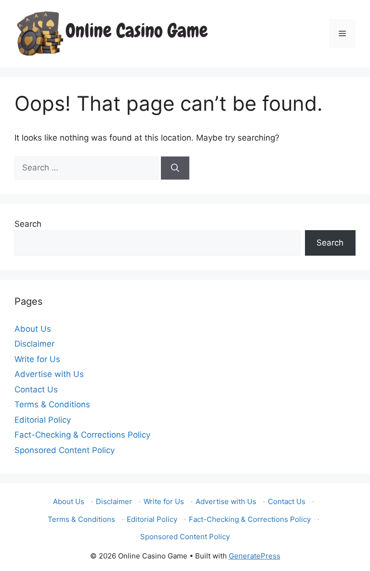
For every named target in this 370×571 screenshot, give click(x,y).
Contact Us (36, 389)
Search (27, 224)
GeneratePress (254, 555)
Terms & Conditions (52, 404)
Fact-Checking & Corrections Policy (82, 435)
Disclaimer (34, 344)
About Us (32, 329)
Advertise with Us (49, 374)
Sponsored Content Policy (64, 450)
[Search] (175, 168)
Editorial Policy (42, 420)
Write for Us (37, 359)
